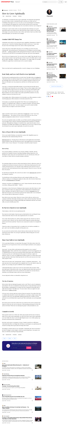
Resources (17, 1)
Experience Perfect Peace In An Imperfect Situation (13, 375)
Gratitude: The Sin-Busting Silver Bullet (10, 386)
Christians (19, 16)
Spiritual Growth (8, 16)
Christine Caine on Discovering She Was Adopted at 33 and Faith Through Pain (52, 76)
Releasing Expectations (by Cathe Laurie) (52, 64)
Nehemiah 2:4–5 (33, 191)
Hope (4, 363)
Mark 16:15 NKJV (6, 250)
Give (15, 338)
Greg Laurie (6, 10)
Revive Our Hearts (7, 384)
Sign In (66, 1)
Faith (3, 16)
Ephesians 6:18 (5, 139)
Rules (59, 93)
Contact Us (48, 94)
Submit (28, 347)
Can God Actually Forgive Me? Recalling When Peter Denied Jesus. (51, 42)
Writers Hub (63, 93)
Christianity (14, 16)
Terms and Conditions (53, 93)
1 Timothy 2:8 (16, 183)
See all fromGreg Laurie (56, 86)
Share (9, 338)
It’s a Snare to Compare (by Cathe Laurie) (52, 54)
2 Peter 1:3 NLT (11, 51)
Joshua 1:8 (38, 77)
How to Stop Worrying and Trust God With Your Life (13, 396)
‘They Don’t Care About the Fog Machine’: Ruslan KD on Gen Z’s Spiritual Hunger (52, 29)
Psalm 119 (26, 113)
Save (4, 338)
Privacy (48, 93)
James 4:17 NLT (12, 290)
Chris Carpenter (6, 416)
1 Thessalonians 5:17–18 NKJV (13, 180)
